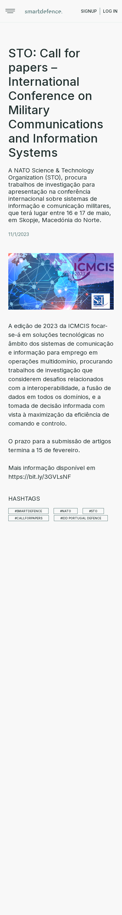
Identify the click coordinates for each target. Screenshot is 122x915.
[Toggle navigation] (10, 11)
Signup (89, 11)
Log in (110, 11)
